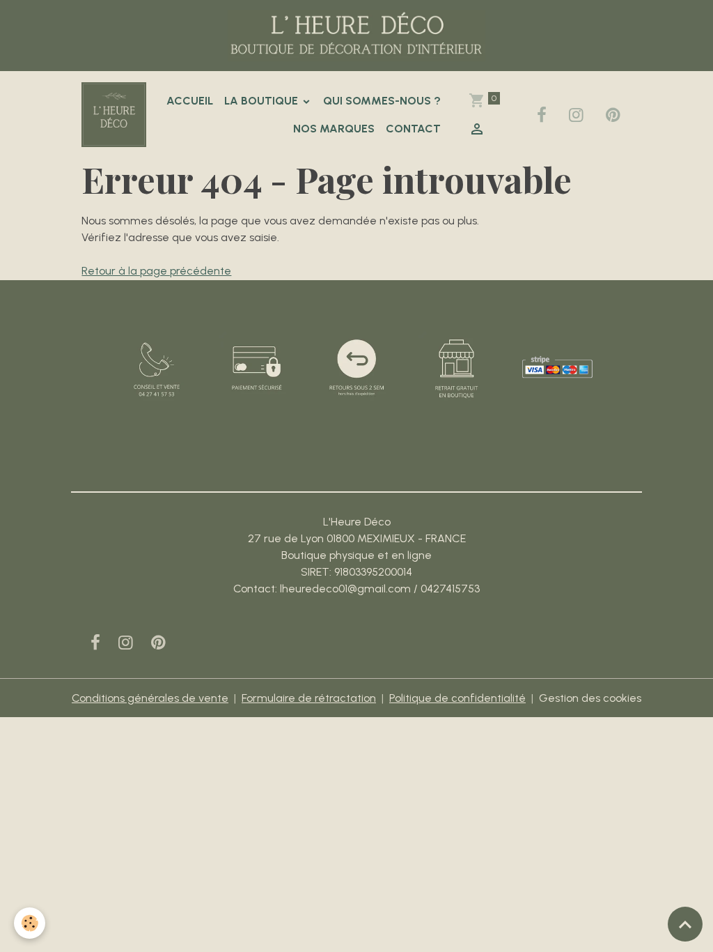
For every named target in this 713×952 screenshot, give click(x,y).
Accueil (189, 100)
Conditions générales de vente (150, 698)
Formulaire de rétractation (309, 698)
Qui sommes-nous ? (382, 100)
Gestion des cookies (590, 698)
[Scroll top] (685, 924)
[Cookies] (29, 923)
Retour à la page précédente (156, 270)
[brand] (113, 114)
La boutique (262, 100)
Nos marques (334, 128)
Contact (413, 128)
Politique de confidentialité (457, 698)
